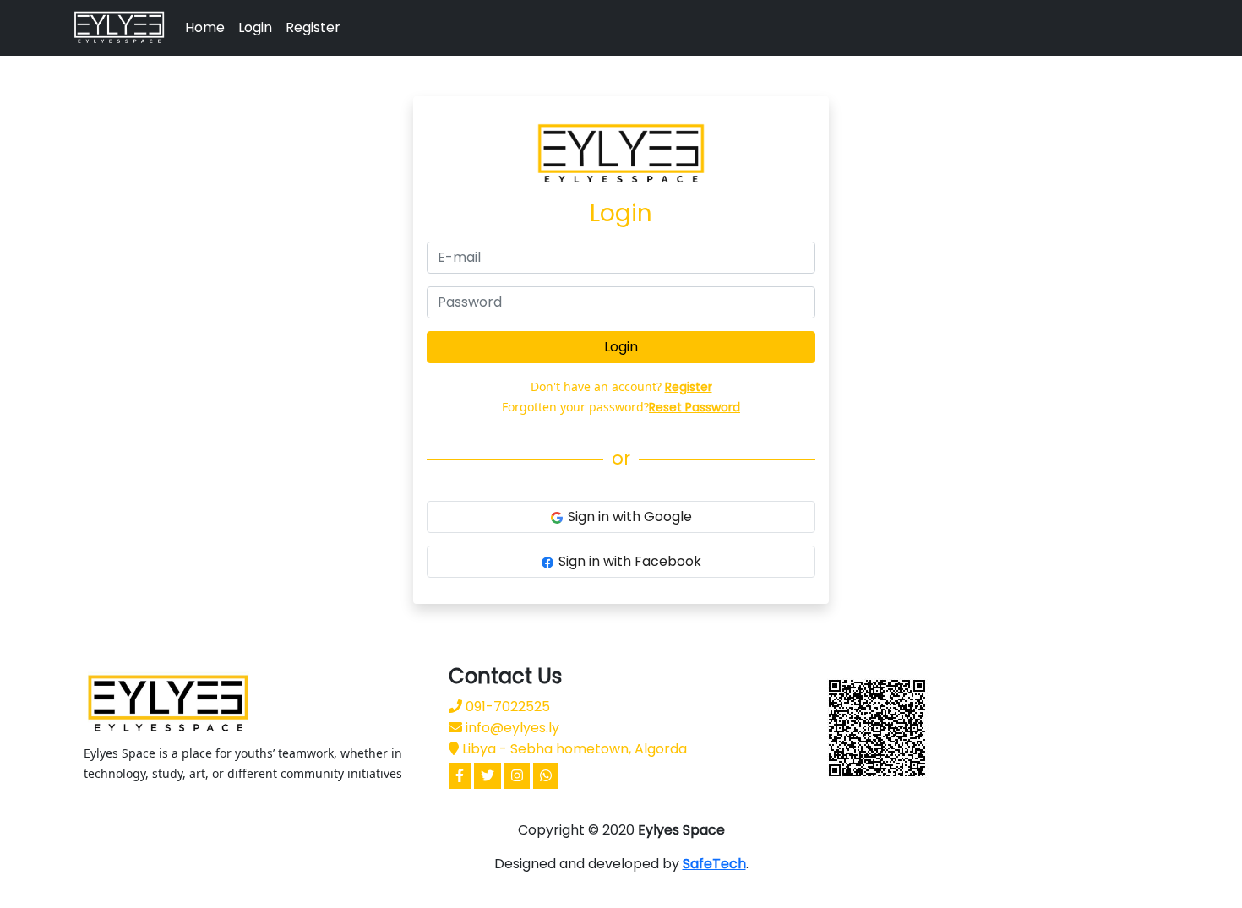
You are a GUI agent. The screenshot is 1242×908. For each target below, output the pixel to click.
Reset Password (694, 407)
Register (313, 27)
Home (205, 27)
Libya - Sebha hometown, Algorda (573, 748)
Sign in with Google (630, 516)
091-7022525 (506, 706)
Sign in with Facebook (629, 561)
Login (255, 27)
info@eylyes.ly (510, 727)
